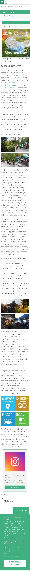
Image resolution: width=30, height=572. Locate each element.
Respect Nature (9, 16)
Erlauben (15, 487)
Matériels (7, 26)
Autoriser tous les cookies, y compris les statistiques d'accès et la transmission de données (15, 550)
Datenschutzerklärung (16, 483)
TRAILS (6, 19)
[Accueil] (5, 2)
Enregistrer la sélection (15, 563)
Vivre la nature (8, 12)
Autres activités (9, 23)
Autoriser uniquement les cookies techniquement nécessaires (14, 555)
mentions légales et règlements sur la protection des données (15, 542)
